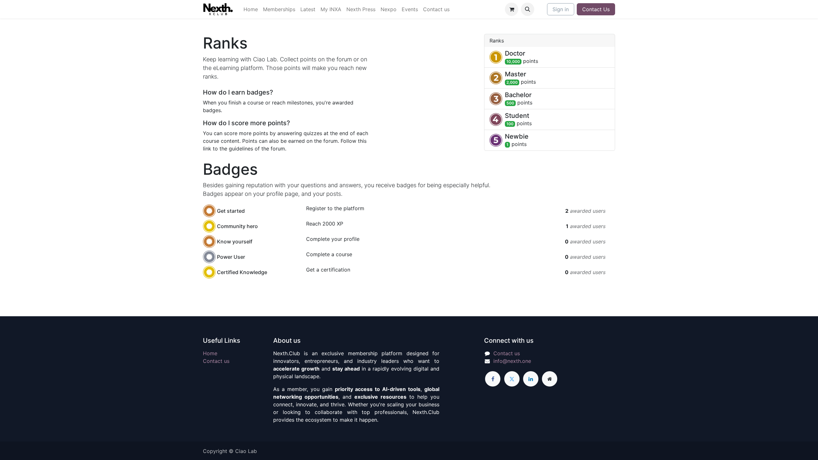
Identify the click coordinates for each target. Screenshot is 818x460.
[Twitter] (512, 379)
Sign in (560, 9)
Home (210, 353)
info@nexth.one (512, 361)
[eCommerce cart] (511, 9)
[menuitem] (250, 9)
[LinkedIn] (530, 379)
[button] (527, 9)
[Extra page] (549, 379)
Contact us (216, 361)
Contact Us (596, 9)
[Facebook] (492, 379)
